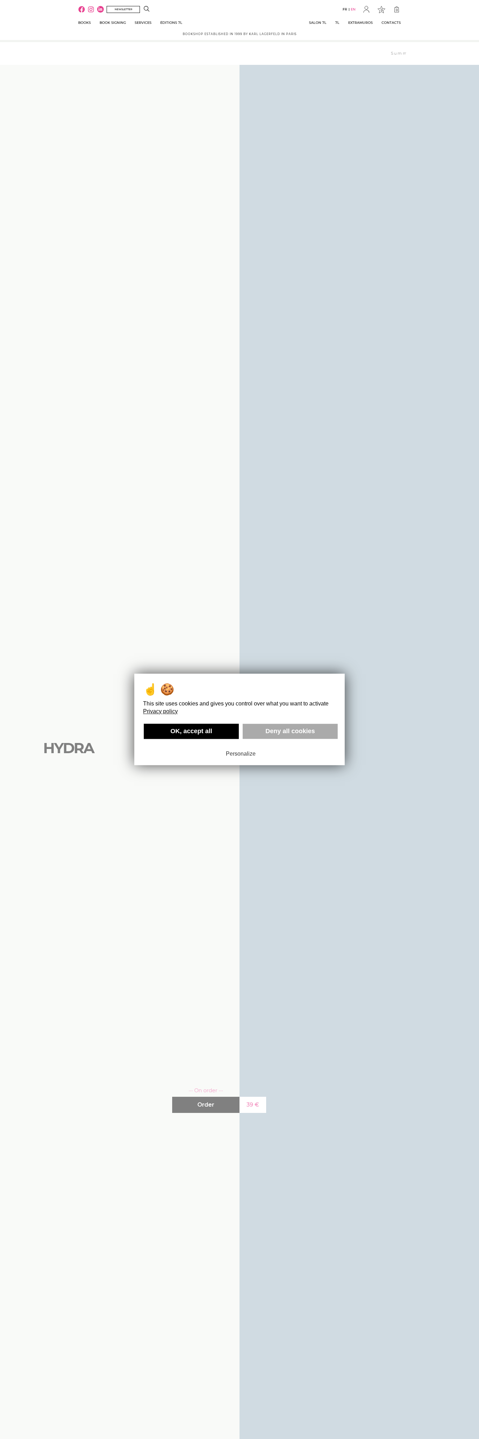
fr (345, 9)
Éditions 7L (171, 23)
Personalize (241, 754)
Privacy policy (160, 711)
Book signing (113, 23)
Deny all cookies (290, 731)
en (353, 9)
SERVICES (143, 23)
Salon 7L (317, 23)
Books (84, 23)
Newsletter (123, 9)
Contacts (391, 23)
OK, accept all (191, 731)
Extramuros (360, 23)
